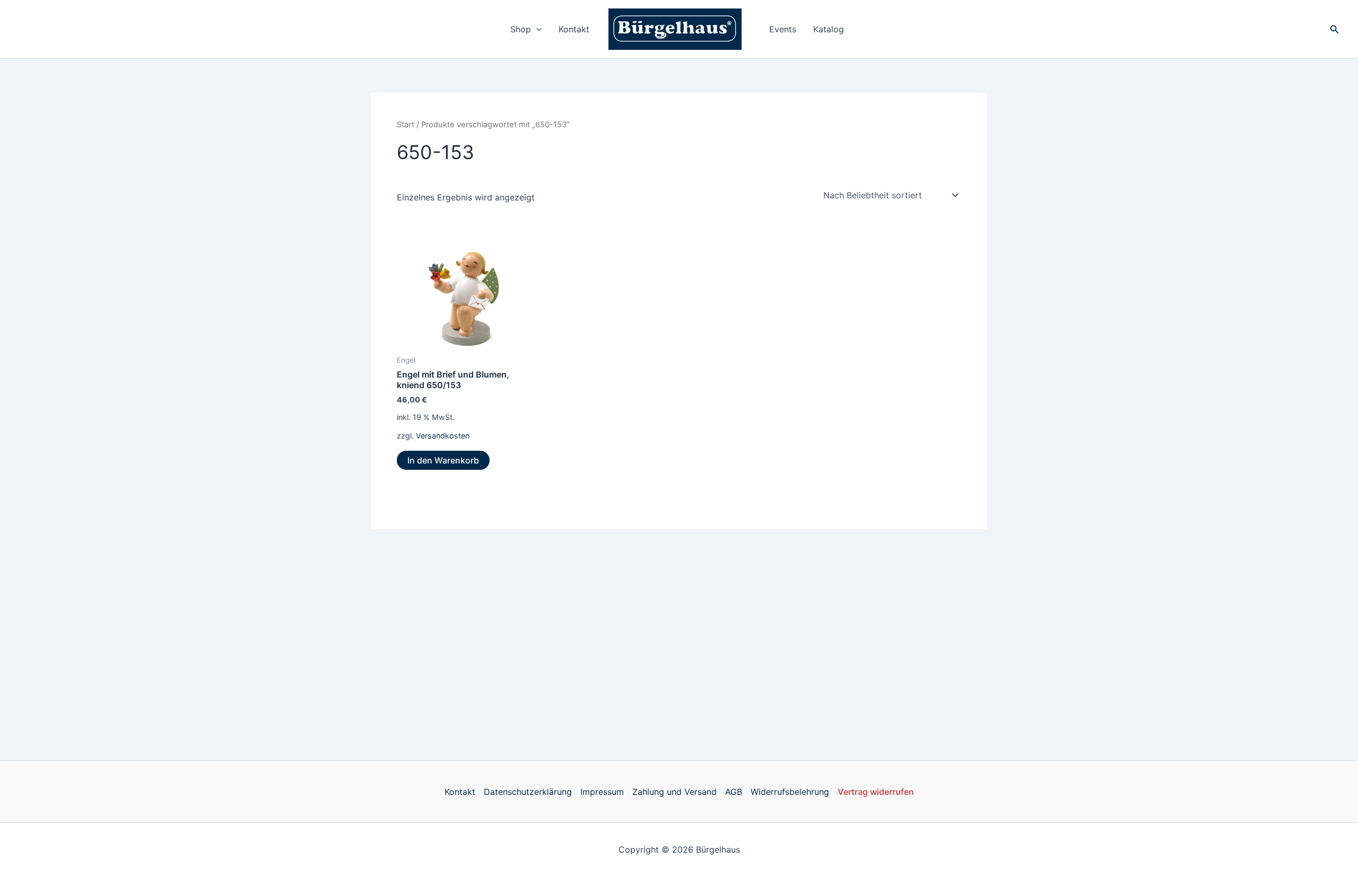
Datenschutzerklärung (528, 791)
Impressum (602, 791)
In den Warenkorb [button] (443, 460)
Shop (520, 29)
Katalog (828, 29)
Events (782, 29)
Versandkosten (442, 435)
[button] (536, 29)
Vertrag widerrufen (876, 791)
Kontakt (574, 29)
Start (405, 124)
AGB (733, 791)
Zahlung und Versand (674, 791)
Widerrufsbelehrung (790, 791)
